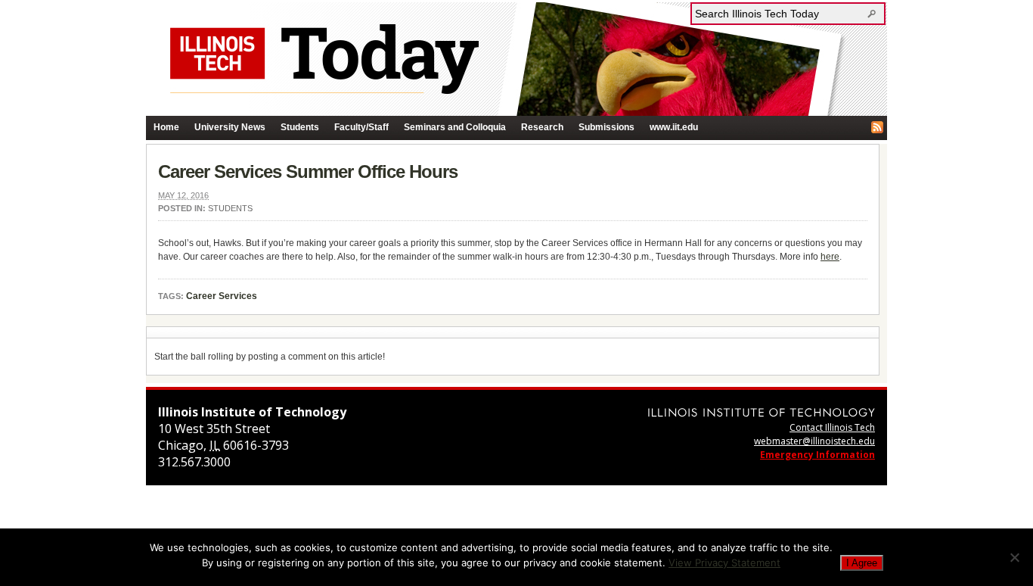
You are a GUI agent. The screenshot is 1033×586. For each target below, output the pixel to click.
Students (300, 127)
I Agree (861, 563)
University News (229, 127)
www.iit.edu (674, 127)
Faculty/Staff (361, 127)
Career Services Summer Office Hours (308, 171)
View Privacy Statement (724, 562)
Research (542, 127)
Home (166, 127)
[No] (1014, 557)
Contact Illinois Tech (832, 427)
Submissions (606, 127)
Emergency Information (817, 454)
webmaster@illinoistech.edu (814, 441)
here (830, 256)
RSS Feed (877, 127)
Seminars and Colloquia (455, 127)
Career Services (221, 296)
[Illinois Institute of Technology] (761, 412)
